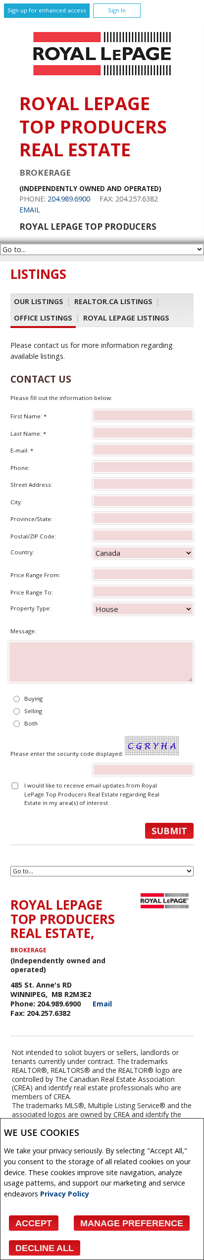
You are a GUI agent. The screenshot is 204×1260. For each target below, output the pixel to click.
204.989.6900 (69, 198)
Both (31, 723)
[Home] (102, 78)
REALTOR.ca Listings (113, 301)
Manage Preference (131, 1223)
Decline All (44, 1248)
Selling (33, 711)
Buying (33, 698)
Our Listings (38, 301)
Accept (33, 1223)
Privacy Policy (64, 1193)
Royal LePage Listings (126, 318)
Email (29, 209)
